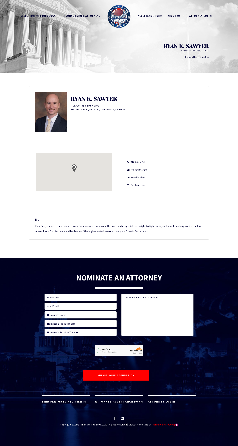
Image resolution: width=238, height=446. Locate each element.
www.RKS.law (137, 177)
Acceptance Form (150, 16)
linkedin (122, 419)
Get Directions (138, 185)
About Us (174, 16)
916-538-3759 (137, 161)
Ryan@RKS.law (138, 169)
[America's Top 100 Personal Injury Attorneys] (119, 16)
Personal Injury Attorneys (80, 16)
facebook (115, 419)
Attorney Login (200, 16)
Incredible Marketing (163, 424)
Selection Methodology (38, 16)
